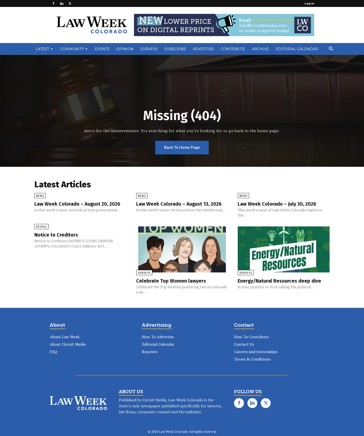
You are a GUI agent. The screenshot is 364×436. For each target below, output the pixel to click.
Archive (260, 49)
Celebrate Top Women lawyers (171, 281)
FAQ (53, 351)
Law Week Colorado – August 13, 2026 (179, 204)
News (40, 195)
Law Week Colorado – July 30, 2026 (277, 204)
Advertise (203, 49)
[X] (70, 3)
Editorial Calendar (297, 49)
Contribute (233, 49)
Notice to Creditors (56, 235)
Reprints (149, 351)
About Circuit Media (68, 344)
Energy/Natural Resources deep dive (279, 281)
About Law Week (64, 336)
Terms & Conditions (252, 359)
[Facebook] (53, 3)
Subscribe (175, 49)
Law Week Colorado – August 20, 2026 (77, 204)
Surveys (148, 49)
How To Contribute (251, 336)
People (41, 226)
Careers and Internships (255, 351)
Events (102, 49)
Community (72, 49)
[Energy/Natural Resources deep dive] (284, 249)
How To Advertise (158, 336)
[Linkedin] (61, 3)
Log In (309, 3)
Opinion (124, 49)
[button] (331, 49)
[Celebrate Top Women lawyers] (182, 249)
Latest (42, 49)
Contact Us (244, 344)
